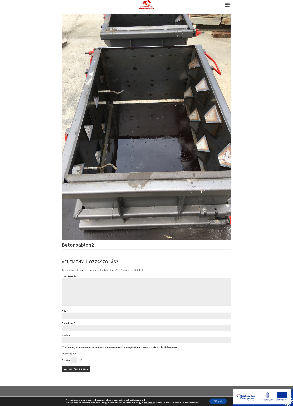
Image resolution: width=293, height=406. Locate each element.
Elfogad (218, 401)
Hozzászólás (70, 276)
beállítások (149, 402)
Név (65, 310)
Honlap (66, 335)
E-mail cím (68, 322)
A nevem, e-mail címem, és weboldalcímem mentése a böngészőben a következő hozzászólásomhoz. (121, 347)
